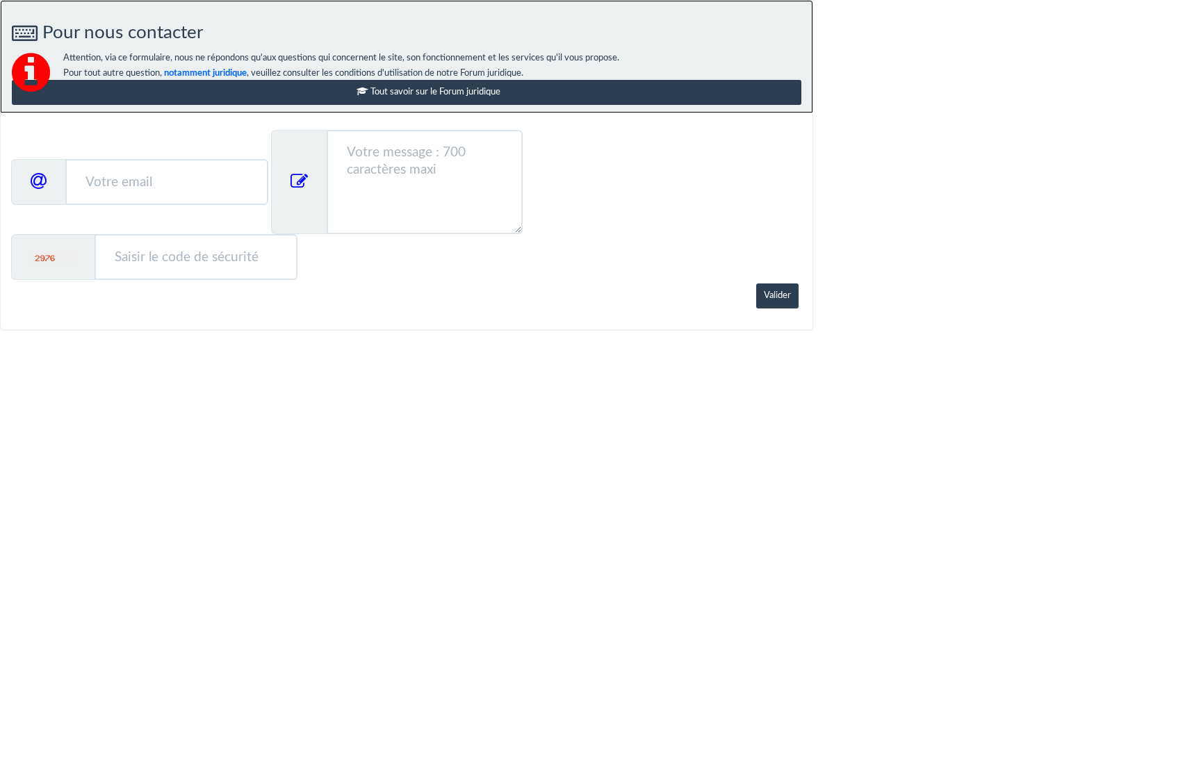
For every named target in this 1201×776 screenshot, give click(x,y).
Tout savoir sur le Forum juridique (434, 92)
